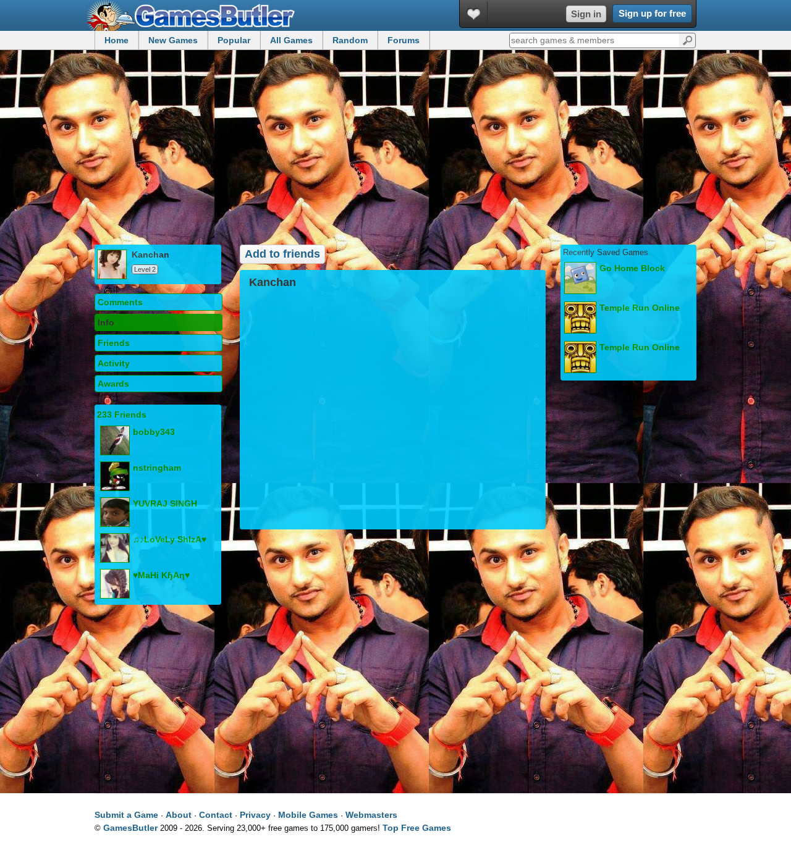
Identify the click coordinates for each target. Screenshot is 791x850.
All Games (291, 40)
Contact (215, 815)
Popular (234, 40)
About (179, 815)
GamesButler (195, 15)
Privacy (255, 815)
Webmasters (371, 815)
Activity (114, 363)
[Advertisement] (395, 145)
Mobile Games (308, 815)
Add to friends (282, 254)
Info (106, 322)
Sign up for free (652, 13)
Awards (113, 384)
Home (116, 40)
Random (350, 40)
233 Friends (121, 414)
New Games (173, 40)
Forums (403, 40)
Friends (114, 343)
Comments (120, 302)
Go (687, 39)
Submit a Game (126, 815)
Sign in (586, 14)
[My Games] (474, 14)
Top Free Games (417, 828)
